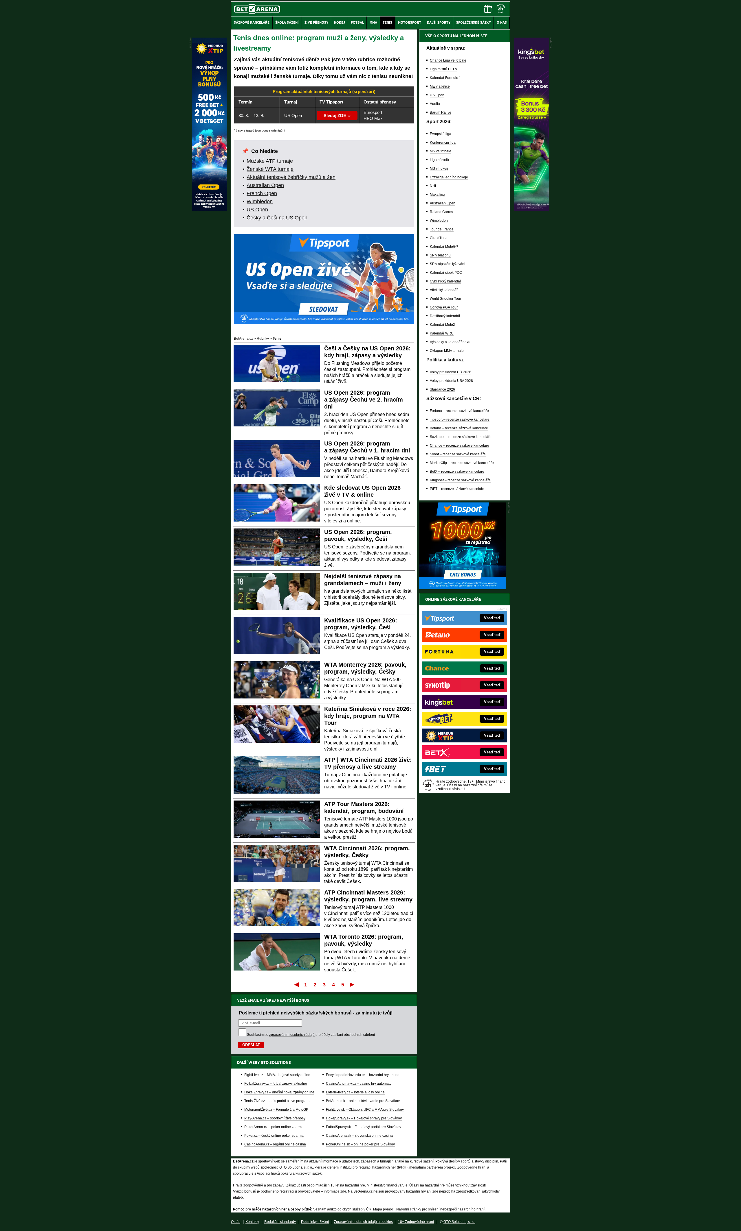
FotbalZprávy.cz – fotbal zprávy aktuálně (275, 1084)
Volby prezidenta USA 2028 (451, 381)
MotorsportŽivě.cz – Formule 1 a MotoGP (276, 1110)
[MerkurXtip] (209, 209)
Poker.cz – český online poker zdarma (274, 1136)
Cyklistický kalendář (445, 281)
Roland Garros (441, 212)
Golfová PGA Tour (444, 307)
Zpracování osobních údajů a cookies (363, 1222)
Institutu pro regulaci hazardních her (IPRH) (374, 1167)
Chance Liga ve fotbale (448, 60)
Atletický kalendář (444, 290)
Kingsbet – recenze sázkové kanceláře (460, 480)
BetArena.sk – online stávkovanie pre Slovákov (363, 1101)
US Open (257, 209)
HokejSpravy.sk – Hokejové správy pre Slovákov (364, 1118)
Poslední (352, 984)
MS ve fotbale (440, 151)
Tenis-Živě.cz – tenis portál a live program (276, 1101)
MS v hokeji (439, 169)
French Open (262, 193)
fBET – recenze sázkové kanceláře (457, 489)
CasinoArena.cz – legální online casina (275, 1144)
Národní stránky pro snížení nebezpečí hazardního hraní (440, 1209)
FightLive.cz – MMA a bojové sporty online (277, 1075)
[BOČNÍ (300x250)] (462, 587)
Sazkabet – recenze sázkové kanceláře (460, 437)
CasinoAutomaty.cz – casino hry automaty (358, 1084)
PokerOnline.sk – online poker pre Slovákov (360, 1144)
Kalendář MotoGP (444, 247)
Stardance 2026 (442, 389)
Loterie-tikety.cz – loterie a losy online (355, 1092)
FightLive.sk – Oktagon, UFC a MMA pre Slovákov (365, 1110)
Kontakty (252, 1222)
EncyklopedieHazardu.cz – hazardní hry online (362, 1075)
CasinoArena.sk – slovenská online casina (359, 1136)
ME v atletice (440, 86)
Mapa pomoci (384, 1209)
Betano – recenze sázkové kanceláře (459, 428)
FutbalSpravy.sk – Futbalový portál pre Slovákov (363, 1127)
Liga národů (439, 160)
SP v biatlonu (440, 255)
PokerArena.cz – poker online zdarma (274, 1127)
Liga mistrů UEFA (443, 69)
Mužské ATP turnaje (270, 161)
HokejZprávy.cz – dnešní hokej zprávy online (279, 1092)
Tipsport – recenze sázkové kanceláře (459, 419)
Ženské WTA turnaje (270, 169)
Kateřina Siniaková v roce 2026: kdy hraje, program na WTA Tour (367, 716)
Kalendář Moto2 (442, 325)
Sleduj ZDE (335, 115)
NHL (433, 186)
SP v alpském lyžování (447, 264)
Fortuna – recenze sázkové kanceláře (459, 411)
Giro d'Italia (438, 238)
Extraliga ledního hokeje (449, 177)
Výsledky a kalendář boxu (450, 342)
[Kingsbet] (531, 209)
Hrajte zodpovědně (248, 1185)
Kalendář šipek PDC (446, 273)
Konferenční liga (443, 143)
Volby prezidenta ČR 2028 (450, 372)
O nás (235, 1222)
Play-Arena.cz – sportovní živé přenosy (274, 1118)
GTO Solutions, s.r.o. (459, 1222)
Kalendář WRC (442, 333)
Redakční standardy (280, 1222)
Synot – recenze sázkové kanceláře (458, 454)
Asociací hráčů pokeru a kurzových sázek (289, 1173)
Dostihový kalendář (445, 316)
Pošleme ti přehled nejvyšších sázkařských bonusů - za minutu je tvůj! (315, 1012)
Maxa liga (437, 195)
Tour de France (442, 229)
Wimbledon (260, 201)
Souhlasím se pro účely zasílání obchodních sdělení (311, 1035)
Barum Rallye (440, 112)
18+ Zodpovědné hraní (416, 1222)
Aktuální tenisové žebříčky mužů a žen (291, 177)
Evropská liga (440, 134)
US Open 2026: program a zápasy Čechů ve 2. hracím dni (363, 399)
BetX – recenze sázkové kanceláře (457, 472)
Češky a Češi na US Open (277, 218)
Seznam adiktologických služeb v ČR (342, 1209)
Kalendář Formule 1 (445, 78)
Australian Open (265, 185)
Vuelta (435, 104)
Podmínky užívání (315, 1222)
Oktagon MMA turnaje (447, 351)
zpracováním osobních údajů (292, 1035)
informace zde (335, 1191)
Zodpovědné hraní (471, 1167)
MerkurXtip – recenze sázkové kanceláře (462, 463)
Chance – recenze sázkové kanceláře (459, 445)
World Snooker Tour (445, 299)
